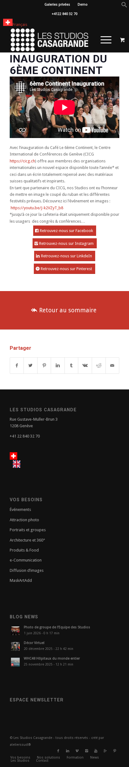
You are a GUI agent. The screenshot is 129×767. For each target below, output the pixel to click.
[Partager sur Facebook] (17, 366)
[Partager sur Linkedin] (57, 366)
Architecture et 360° (27, 540)
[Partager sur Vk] (85, 366)
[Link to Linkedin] (67, 751)
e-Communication (26, 560)
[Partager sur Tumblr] (71, 366)
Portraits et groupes (28, 529)
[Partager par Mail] (112, 366)
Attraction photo (24, 519)
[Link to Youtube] (96, 751)
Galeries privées (57, 4)
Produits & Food (24, 550)
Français (20, 24)
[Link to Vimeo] (77, 751)
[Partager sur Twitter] (30, 366)
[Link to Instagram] (86, 751)
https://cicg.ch (22, 161)
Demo (83, 4)
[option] (18, 464)
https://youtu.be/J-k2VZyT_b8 (37, 207)
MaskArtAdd (21, 580)
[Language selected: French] (23, 460)
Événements (20, 509)
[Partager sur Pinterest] (44, 366)
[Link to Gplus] (105, 751)
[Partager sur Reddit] (99, 366)
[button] (124, 6)
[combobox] (15, 23)
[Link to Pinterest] (114, 751)
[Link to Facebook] (58, 751)
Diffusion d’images (27, 570)
